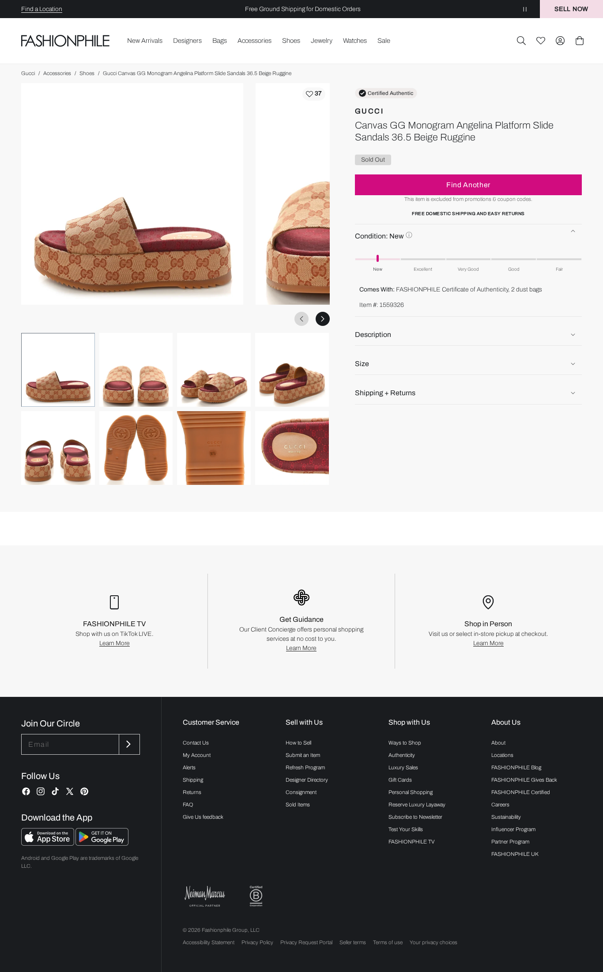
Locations (502, 755)
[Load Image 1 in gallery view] (58, 370)
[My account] (560, 40)
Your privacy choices (433, 942)
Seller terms (352, 942)
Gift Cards (400, 780)
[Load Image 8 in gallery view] (292, 448)
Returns (192, 792)
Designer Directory (307, 780)
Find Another (468, 184)
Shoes (86, 73)
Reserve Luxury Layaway (416, 805)
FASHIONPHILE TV (411, 842)
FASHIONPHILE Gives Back (524, 780)
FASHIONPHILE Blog (516, 767)
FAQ (188, 805)
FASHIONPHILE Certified (520, 792)
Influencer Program (513, 829)
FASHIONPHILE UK (515, 854)
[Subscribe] (128, 744)
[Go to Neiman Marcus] (205, 896)
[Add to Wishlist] (313, 94)
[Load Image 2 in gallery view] (136, 370)
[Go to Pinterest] (84, 791)
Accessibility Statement (208, 942)
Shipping (193, 780)
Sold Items (298, 805)
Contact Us (196, 743)
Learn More (114, 643)
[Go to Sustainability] (256, 896)
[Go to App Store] (48, 843)
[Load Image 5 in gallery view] (58, 448)
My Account (197, 755)
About (498, 743)
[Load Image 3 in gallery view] (214, 370)
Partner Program (510, 842)
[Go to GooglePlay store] (101, 843)
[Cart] (579, 40)
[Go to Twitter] (70, 791)
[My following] (541, 40)
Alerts (189, 767)
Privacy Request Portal (306, 942)
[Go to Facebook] (26, 791)
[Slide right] (323, 319)
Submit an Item (303, 755)
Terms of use (388, 942)
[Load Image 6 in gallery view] (136, 448)
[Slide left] (301, 319)
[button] (521, 40)
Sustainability (506, 817)
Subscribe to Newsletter (415, 817)
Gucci (28, 73)
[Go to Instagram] (40, 791)
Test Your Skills (405, 829)
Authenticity (401, 755)
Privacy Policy (257, 942)
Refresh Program (305, 767)
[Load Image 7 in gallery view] (214, 448)
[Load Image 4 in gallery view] (292, 370)
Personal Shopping (410, 792)
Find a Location (41, 9)
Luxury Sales (403, 767)
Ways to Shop (404, 743)
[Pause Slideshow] (525, 9)
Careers (500, 805)
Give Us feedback (203, 817)
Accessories (57, 73)
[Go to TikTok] (55, 791)
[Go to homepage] (65, 40)
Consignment (301, 792)
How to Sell (298, 743)
